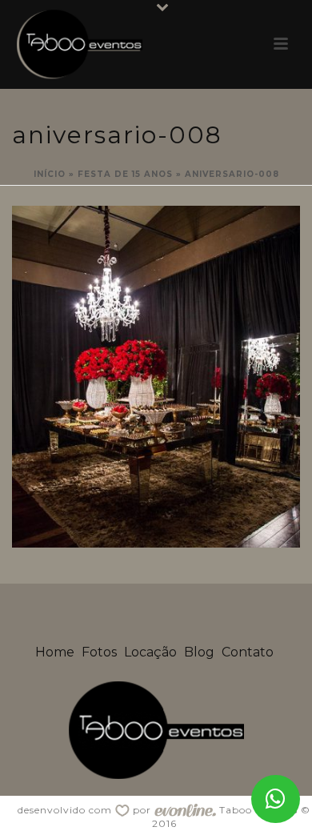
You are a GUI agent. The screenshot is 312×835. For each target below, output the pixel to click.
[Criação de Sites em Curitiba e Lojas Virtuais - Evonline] (185, 810)
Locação (150, 652)
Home (54, 652)
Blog (199, 652)
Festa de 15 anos (125, 174)
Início (50, 174)
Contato (248, 652)
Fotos (99, 652)
